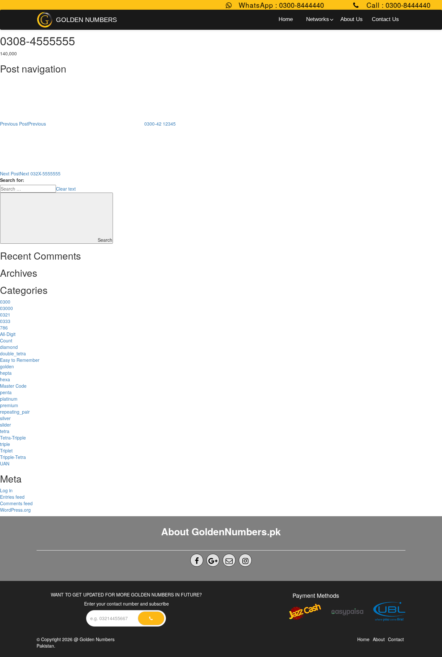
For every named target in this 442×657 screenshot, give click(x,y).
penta (6, 392)
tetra (4, 431)
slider (5, 424)
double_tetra (13, 353)
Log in (6, 490)
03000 (6, 308)
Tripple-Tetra (13, 457)
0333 (5, 321)
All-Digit (8, 334)
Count (6, 340)
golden (7, 366)
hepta (6, 373)
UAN (4, 463)
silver (5, 418)
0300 (5, 301)
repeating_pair (15, 411)
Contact (396, 639)
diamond (9, 347)
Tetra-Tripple (13, 437)
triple (5, 444)
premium (9, 405)
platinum (8, 398)
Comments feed (16, 503)
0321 (5, 314)
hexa (5, 379)
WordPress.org (15, 510)
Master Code (13, 386)
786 (4, 327)
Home (363, 639)
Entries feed (12, 497)
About (379, 639)
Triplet (6, 450)
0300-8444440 (294, 5)
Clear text (66, 188)
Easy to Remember (19, 360)
